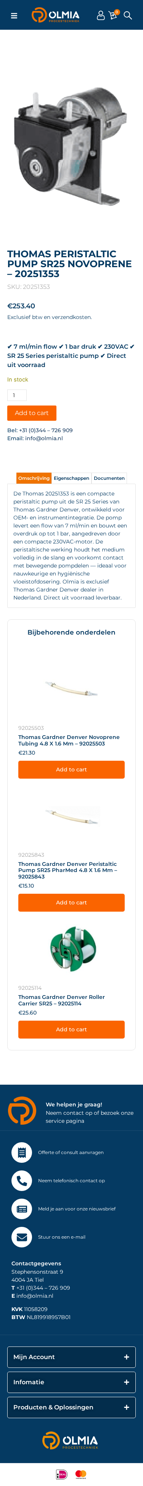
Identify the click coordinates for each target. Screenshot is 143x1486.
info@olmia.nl (44, 438)
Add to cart (32, 413)
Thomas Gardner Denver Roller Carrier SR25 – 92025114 (61, 1000)
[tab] (33, 478)
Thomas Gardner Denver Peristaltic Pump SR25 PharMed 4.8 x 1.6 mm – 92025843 (67, 870)
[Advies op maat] (21, 1152)
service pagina (65, 1120)
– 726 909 (56, 1287)
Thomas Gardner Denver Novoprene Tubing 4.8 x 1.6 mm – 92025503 (69, 740)
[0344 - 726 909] (21, 1180)
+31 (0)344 (27, 1287)
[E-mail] (21, 1237)
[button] (14, 15)
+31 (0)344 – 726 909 (46, 430)
